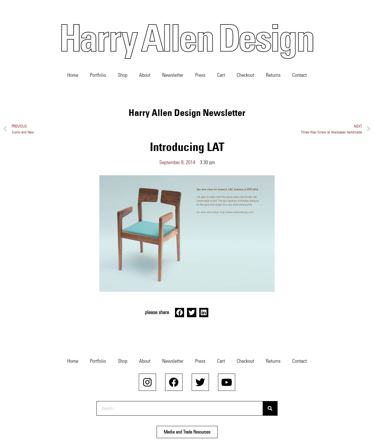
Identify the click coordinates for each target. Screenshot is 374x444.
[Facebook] (173, 382)
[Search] (270, 408)
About (144, 75)
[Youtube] (226, 382)
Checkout (245, 75)
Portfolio (98, 75)
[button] (179, 312)
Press (200, 75)
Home (72, 75)
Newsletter (172, 75)
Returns (273, 75)
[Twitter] (200, 382)
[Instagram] (147, 382)
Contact (299, 75)
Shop (122, 75)
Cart (221, 75)
